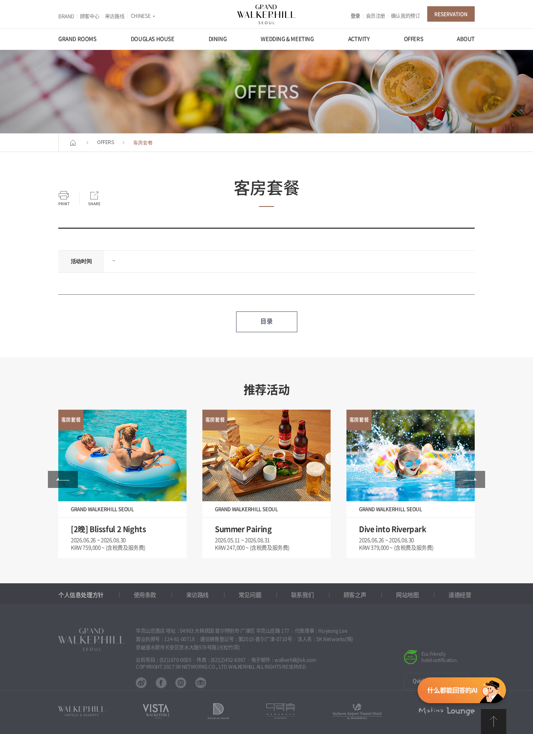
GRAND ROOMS (77, 39)
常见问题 (250, 595)
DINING (218, 39)
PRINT (64, 198)
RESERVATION (451, 14)
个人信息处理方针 (81, 595)
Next (470, 479)
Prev (63, 479)
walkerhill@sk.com (295, 659)
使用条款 (145, 595)
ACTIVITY (359, 39)
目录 (266, 321)
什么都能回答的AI (461, 692)
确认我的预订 (405, 15)
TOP (493, 721)
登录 (355, 15)
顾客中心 (89, 16)
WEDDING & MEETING (287, 39)
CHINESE (140, 15)
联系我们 (302, 595)
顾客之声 (355, 595)
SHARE (94, 198)
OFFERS (413, 39)
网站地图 (407, 595)
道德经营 (459, 595)
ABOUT (466, 39)
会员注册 (375, 15)
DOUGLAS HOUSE (152, 39)
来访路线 (114, 16)
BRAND (66, 16)
